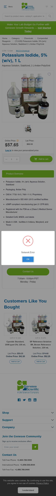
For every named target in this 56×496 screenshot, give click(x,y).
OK (28, 259)
